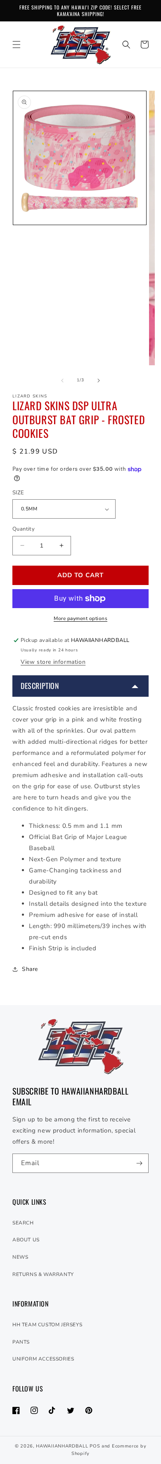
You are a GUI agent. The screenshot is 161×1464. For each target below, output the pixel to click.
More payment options (80, 618)
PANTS (21, 1342)
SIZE (18, 492)
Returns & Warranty (43, 1274)
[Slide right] (99, 380)
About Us (26, 1239)
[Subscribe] (139, 1163)
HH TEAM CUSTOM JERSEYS (47, 1324)
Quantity (23, 529)
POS (95, 1446)
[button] (16, 44)
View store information (53, 662)
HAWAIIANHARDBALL (62, 1446)
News (20, 1257)
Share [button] (30, 969)
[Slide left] (62, 380)
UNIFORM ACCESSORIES (43, 1359)
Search (23, 1223)
